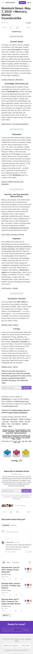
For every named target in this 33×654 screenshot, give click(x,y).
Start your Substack (11, 645)
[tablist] (9, 525)
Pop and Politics (7, 435)
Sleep (10, 426)
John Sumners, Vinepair (9, 288)
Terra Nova (14, 421)
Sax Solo (5, 421)
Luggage (12, 437)
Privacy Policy (16, 498)
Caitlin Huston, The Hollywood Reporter (15, 124)
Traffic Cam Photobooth (9, 419)
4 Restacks (23, 505)
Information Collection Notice (20, 497)
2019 (15, 442)
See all (5, 615)
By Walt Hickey (6, 574)
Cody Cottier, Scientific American (12, 234)
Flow (8, 424)
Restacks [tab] (13, 525)
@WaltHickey (6, 399)
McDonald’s (24, 431)
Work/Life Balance (20, 430)
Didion (21, 421)
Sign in (29, 2)
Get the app (25, 645)
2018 (18, 442)
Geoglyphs (11, 431)
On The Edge (6, 437)
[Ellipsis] (30, 542)
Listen (29, 23)
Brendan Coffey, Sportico (10, 325)
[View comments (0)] (10, 611)
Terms (22, 639)
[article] (16, 573)
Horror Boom (14, 435)
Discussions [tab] (15, 562)
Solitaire (18, 439)
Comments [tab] (6, 525)
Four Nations (16, 424)
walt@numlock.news (22, 401)
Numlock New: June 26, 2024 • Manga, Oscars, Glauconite (10, 570)
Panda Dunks (16, 436)
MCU (20, 435)
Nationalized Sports (20, 433)
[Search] (30, 562)
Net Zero (23, 436)
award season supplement (17, 412)
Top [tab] (4, 562)
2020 (30, 441)
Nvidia (18, 431)
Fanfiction (24, 435)
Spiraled (28, 436)
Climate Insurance (8, 430)
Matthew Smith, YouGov (9, 367)
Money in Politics (25, 419)
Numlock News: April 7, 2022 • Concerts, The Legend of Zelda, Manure (11, 601)
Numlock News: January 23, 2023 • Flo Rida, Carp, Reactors (11, 585)
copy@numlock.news (10, 406)
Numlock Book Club (19, 410)
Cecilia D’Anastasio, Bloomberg (12, 80)
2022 (23, 441)
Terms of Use (25, 495)
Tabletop (25, 424)
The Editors (18, 437)
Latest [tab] (8, 562)
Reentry (10, 436)
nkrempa (8, 542)
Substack (7, 650)
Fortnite (4, 426)
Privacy (17, 639)
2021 (26, 441)
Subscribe (22, 2)
